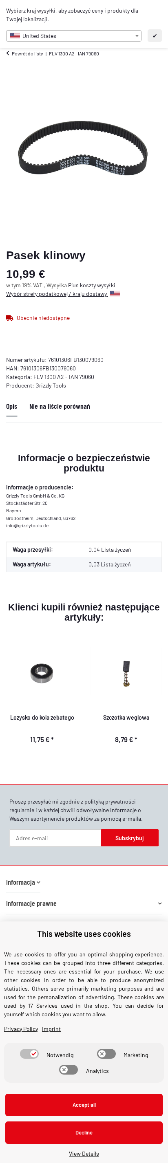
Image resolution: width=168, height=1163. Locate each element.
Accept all (84, 1104)
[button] (23, 882)
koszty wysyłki (97, 285)
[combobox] (73, 36)
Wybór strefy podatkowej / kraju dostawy (57, 293)
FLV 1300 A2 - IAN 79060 (63, 376)
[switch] (29, 1054)
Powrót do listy (27, 53)
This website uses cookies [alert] (84, 933)
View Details (84, 1153)
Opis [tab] (11, 405)
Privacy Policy (21, 1028)
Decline (84, 1132)
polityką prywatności (110, 801)
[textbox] (74, 36)
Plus (74, 285)
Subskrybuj (129, 838)
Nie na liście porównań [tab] (59, 405)
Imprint (51, 1028)
